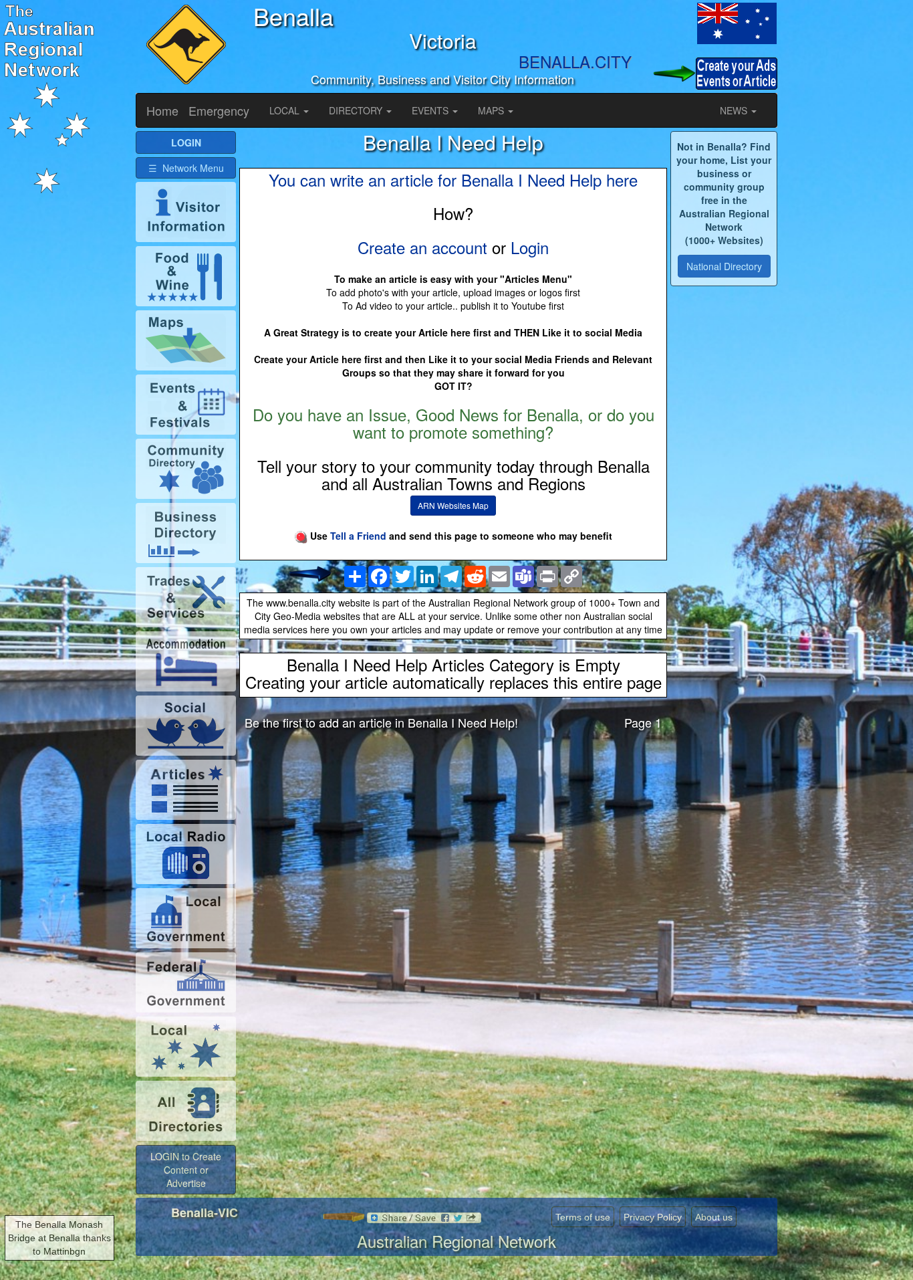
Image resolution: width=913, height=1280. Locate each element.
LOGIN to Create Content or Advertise (185, 1170)
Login (530, 247)
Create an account (422, 247)
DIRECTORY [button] (357, 110)
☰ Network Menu (186, 168)
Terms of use (582, 1217)
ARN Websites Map (453, 505)
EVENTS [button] (431, 110)
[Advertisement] (453, 845)
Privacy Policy (653, 1217)
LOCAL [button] (285, 110)
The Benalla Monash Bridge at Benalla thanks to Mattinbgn (59, 1238)
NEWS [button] (735, 110)
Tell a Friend (358, 535)
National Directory (724, 266)
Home (162, 110)
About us (714, 1217)
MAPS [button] (492, 110)
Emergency (218, 110)
